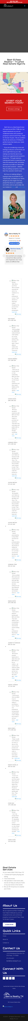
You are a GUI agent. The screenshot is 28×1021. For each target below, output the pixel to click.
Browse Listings (14, 109)
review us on (13, 243)
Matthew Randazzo (16, 249)
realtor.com (21, 187)
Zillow (13, 187)
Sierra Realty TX (14, 234)
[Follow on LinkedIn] (7, 978)
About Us (5, 939)
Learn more (9, 924)
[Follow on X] (10, 978)
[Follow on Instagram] (13, 978)
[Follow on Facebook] (4, 978)
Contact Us (6, 943)
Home (4, 936)
